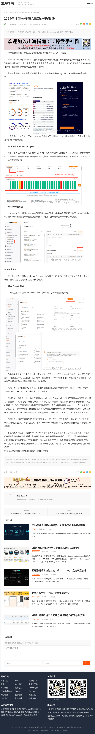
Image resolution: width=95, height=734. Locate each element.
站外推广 (18, 684)
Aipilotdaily (51, 727)
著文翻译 (67, 727)
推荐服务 (4, 698)
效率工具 (32, 695)
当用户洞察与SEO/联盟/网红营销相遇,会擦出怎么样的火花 (70, 709)
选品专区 (18, 688)
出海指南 (7, 3)
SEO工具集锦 (6, 691)
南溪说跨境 (44, 731)
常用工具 (4, 681)
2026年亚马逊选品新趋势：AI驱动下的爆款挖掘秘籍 (58, 525)
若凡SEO (80, 727)
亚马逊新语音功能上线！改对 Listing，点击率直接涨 (59, 570)
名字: (8, 663)
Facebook (32, 691)
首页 (5, 12)
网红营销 (4, 695)
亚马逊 (12, 12)
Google (17, 691)
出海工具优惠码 (56, 731)
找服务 (65, 731)
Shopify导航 (33, 688)
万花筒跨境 (59, 727)
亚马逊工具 (33, 684)
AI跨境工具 (33, 681)
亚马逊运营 (13, 472)
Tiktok (17, 681)
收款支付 (18, 698)
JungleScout (12, 24)
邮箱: (47, 663)
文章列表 (36, 731)
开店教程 (4, 688)
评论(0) (43, 24)
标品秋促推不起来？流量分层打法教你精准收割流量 (58, 615)
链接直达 (32, 698)
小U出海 (73, 727)
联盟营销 (18, 695)
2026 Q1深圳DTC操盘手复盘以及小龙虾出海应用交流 (68, 712)
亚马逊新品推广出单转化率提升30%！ (51, 593)
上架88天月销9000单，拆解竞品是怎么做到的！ (56, 547)
